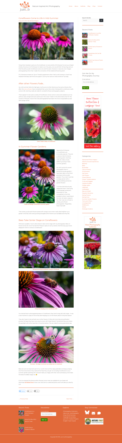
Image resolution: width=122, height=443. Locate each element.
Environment (86, 171)
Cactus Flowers (86, 169)
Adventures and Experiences (90, 161)
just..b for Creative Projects (70, 419)
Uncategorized (86, 203)
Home (70, 6)
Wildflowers (85, 205)
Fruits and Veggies (87, 181)
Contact (100, 6)
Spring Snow (85, 197)
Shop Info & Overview (69, 415)
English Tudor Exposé (69, 421)
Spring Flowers (86, 195)
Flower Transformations (89, 179)
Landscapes (85, 189)
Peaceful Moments (87, 193)
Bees (83, 165)
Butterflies (85, 167)
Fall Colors (85, 173)
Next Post (70, 399)
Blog (89, 6)
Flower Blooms (86, 177)
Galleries (82, 6)
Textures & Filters (87, 201)
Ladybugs (85, 187)
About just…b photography (71, 413)
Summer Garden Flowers (89, 199)
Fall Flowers (85, 175)
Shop (93, 6)
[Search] (101, 20)
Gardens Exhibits (87, 183)
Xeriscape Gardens (87, 209)
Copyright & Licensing (69, 417)
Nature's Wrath (86, 191)
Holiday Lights (86, 185)
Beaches (84, 163)
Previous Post (23, 399)
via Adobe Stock (29, 382)
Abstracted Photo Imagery (89, 159)
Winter (84, 207)
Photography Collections (70, 411)
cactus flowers (28, 89)
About (76, 6)
